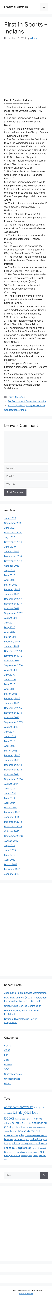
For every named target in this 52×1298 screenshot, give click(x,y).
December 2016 (13, 651)
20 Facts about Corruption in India (27, 401)
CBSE (7, 1050)
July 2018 (9, 570)
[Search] (44, 1175)
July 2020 (9, 537)
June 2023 (10, 518)
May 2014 (9, 798)
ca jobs (22, 1119)
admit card (11, 1107)
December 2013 (13, 821)
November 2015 (13, 712)
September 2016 (13, 665)
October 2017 (11, 608)
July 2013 (9, 845)
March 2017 (10, 636)
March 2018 (10, 584)
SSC (6, 1069)
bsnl (17, 1119)
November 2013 (13, 826)
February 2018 (12, 589)
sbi (38, 1143)
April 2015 (9, 746)
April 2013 (9, 859)
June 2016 (10, 679)
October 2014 (11, 774)
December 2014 (13, 764)
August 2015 (11, 727)
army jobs (40, 1107)
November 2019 (13, 542)
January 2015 (11, 760)
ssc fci (19, 1152)
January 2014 (11, 817)
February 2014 (12, 812)
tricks (35, 1155)
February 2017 (12, 641)
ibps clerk (15, 1127)
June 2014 (10, 793)
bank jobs (22, 1112)
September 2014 (13, 779)
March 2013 (10, 864)
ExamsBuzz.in (16, 7)
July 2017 (9, 622)
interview (29, 1136)
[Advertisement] (26, 71)
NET (27, 1140)
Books (7, 1045)
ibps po (25, 1127)
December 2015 (13, 708)
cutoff (15, 1123)
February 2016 (12, 698)
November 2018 (13, 561)
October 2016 (11, 660)
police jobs (36, 1139)
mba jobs (19, 1139)
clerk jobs (30, 1119)
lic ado (10, 1139)
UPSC (7, 1083)
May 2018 (9, 575)
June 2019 (10, 546)
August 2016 (11, 670)
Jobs (7, 1059)
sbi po (8, 1147)
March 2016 (10, 693)
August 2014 (11, 783)
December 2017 (13, 599)
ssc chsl (12, 1152)
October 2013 (11, 831)
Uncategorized (12, 1078)
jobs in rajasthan (40, 1136)
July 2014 (9, 788)
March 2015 (10, 750)
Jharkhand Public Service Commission (25, 992)
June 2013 (10, 850)
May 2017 (9, 627)
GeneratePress (26, 1293)
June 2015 (10, 736)
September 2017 (13, 613)
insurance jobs (14, 1135)
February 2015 (12, 755)
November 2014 (13, 769)
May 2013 (9, 855)
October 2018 (11, 565)
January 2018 (11, 594)
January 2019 (11, 551)
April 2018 (9, 580)
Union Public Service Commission (22, 1005)
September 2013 (13, 836)
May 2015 (9, 741)
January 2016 (11, 703)
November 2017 (13, 603)
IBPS (6, 1055)
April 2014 (9, 802)
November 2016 (13, 655)
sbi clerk (43, 1144)
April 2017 (9, 632)
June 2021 (10, 527)
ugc (40, 1156)
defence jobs (25, 1123)
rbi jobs (16, 1143)
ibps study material (29, 1130)
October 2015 (11, 717)
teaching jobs (26, 1156)
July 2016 (9, 674)
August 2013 (11, 840)
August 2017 (11, 618)
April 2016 (9, 689)
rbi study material (28, 1144)
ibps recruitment (35, 1127)
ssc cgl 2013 (31, 1147)
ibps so (13, 1131)
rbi (10, 1143)
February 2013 (12, 869)
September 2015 (13, 722)
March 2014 (10, 807)
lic (5, 1139)
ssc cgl (17, 1148)
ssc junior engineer (30, 1152)
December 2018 (13, 556)
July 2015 (9, 731)
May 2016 (9, 684)
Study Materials (16, 397)
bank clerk (8, 1113)
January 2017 (11, 646)
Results (8, 1064)
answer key (27, 1107)
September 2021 (13, 523)
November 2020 (13, 532)
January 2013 (11, 874)
